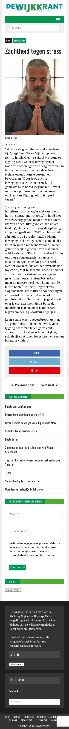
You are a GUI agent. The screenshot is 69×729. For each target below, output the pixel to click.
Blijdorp (13, 720)
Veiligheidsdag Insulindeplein (21, 431)
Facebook (13, 691)
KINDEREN (41, 716)
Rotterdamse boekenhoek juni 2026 (25, 415)
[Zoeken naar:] (34, 701)
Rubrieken (29, 716)
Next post (47, 385)
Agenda (52, 716)
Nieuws (17, 716)
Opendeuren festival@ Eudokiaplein (24, 489)
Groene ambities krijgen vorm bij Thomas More (31, 423)
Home (7, 716)
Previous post (24, 385)
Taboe (8, 473)
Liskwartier (41, 720)
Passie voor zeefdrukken (18, 407)
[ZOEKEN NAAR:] (34, 27)
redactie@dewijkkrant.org (25, 645)
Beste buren (11, 439)
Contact (55, 720)
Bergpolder (26, 720)
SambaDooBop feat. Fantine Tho (22, 481)
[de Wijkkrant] (34, 8)
